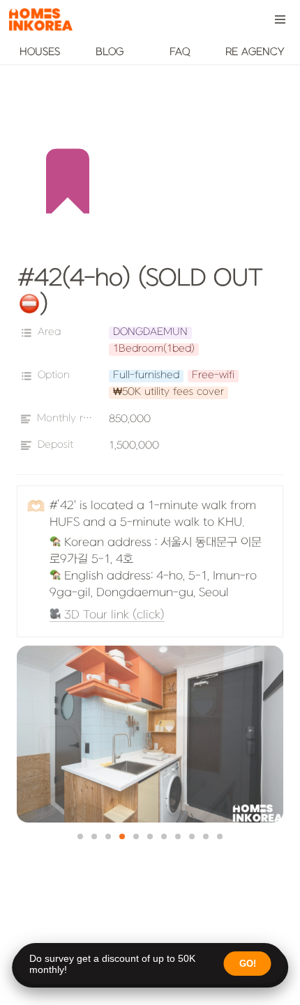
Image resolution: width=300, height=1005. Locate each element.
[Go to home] (40, 19)
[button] (280, 19)
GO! (247, 963)
